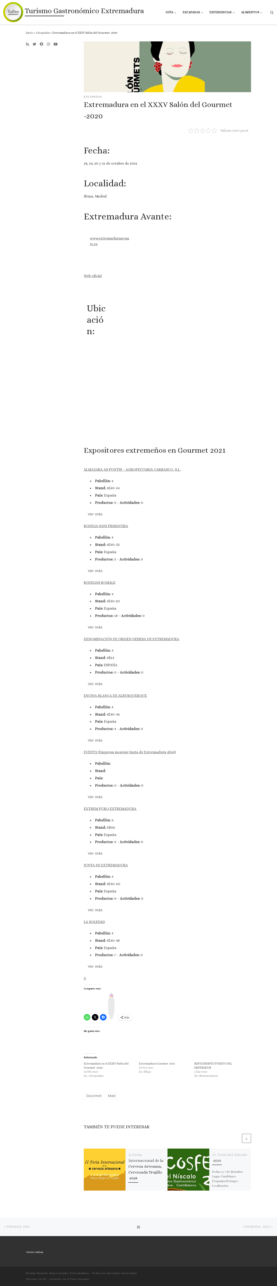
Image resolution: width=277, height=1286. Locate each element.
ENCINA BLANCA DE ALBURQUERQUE (115, 696)
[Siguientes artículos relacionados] (246, 1138)
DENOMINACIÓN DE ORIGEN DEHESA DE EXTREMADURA (131, 639)
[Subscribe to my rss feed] (27, 44)
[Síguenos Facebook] (41, 44)
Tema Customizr (80, 1279)
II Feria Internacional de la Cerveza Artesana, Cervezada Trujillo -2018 (145, 1166)
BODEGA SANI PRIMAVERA (106, 526)
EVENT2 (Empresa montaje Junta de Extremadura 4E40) (130, 752)
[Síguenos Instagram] (48, 44)
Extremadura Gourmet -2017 (157, 1063)
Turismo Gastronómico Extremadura (63, 1273)
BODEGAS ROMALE (99, 583)
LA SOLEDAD (94, 922)
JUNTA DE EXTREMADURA (106, 865)
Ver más (95, 514)
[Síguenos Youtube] (56, 44)
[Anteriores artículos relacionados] (236, 1138)
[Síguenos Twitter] (34, 44)
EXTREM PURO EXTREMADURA (110, 809)
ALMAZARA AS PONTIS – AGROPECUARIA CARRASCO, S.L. (132, 470)
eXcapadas (43, 32)
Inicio (29, 32)
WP (44, 1279)
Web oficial (93, 276)
